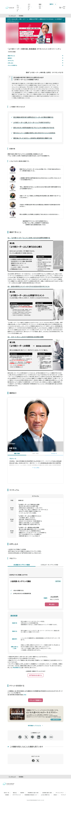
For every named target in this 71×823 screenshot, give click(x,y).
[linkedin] (39, 737)
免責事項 (23, 792)
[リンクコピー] (51, 737)
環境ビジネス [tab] (40, 6)
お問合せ (56, 794)
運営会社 (15, 792)
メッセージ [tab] (54, 453)
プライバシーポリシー (61, 792)
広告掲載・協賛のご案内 (48, 792)
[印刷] (45, 737)
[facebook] (20, 737)
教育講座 (21, 15)
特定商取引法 (16, 667)
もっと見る (36, 467)
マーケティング (12, 15)
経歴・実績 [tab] (17, 453)
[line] (32, 737)
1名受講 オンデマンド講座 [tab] (21, 565)
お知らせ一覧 (7, 792)
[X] (37, 760)
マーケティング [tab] (18, 8)
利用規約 (8, 794)
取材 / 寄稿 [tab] (36, 453)
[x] (26, 737)
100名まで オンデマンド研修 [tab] (49, 565)
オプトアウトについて (18, 794)
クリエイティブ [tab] (29, 7)
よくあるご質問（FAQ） (46, 794)
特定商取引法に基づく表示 (34, 792)
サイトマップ (63, 794)
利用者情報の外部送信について (32, 794)
